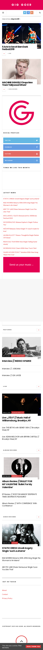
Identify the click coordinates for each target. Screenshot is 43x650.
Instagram (9, 160)
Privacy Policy (7, 598)
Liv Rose (14, 543)
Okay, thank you (33, 646)
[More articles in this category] (39, 330)
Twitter (8, 140)
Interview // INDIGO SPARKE (16, 361)
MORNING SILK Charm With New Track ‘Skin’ (20, 248)
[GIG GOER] (21, 5)
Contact (5, 594)
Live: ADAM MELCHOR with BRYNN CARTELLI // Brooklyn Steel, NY (20, 437)
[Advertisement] (21, 300)
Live (10, 53)
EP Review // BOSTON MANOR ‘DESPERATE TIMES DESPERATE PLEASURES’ (19, 495)
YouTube (8, 154)
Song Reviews (13, 89)
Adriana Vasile (16, 476)
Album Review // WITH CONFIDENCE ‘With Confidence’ (19, 504)
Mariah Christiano (18, 355)
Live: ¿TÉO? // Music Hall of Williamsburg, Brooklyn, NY (16, 419)
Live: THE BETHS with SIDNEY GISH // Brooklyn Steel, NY (20, 428)
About (4, 590)
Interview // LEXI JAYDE (11, 375)
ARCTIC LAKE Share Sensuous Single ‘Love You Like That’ (19, 568)
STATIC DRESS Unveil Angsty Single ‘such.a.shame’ (21, 199)
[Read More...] (4, 53)
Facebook (8, 147)
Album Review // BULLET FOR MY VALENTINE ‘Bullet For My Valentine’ (17, 484)
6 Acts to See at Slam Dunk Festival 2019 (15, 48)
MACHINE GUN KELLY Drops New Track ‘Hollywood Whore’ (17, 84)
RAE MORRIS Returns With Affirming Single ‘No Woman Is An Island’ (21, 559)
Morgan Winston (18, 412)
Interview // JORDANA (11, 368)
